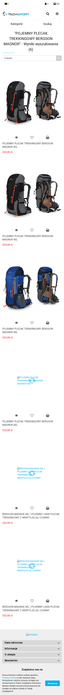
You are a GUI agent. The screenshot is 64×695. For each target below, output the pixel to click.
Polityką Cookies (9, 678)
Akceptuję (52, 683)
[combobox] (32, 58)
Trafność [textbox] (8, 58)
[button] (32, 642)
